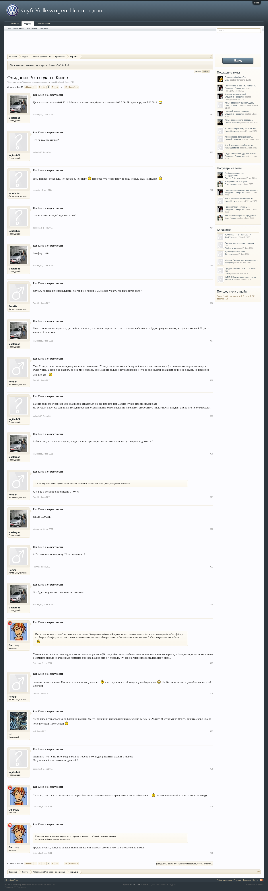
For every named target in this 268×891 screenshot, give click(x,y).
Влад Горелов (231, 105)
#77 (211, 731)
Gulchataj (59, 82)
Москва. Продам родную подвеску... (241, 260)
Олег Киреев (230, 184)
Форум (27, 24)
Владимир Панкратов (234, 88)
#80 (211, 853)
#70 (211, 454)
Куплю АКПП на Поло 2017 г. (238, 235)
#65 (211, 265)
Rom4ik (13, 306)
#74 (211, 604)
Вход (256, 3)
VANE (227, 274)
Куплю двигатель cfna (235, 252)
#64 (211, 228)
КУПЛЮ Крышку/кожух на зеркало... (241, 277)
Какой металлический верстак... (239, 145)
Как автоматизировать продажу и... (241, 215)
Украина (27, 82)
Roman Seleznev (232, 123)
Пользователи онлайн (232, 291)
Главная (15, 24)
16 (66, 87)
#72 (211, 529)
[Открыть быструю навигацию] (211, 56)
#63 (211, 190)
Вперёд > (73, 87)
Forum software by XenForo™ (30, 884)
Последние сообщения (37, 28)
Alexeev (228, 254)
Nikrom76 (229, 280)
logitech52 (14, 155)
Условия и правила (254, 884)
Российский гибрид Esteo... (237, 77)
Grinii (227, 80)
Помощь (237, 880)
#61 (211, 115)
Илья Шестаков (232, 131)
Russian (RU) (11, 880)
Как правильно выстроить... (237, 181)
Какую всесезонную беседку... (239, 120)
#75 (211, 663)
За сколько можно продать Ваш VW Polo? (39, 65)
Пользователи (43, 24)
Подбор (198, 71)
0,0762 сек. (135, 884)
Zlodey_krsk (230, 248)
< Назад (28, 87)
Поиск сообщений (15, 28)
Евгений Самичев (233, 139)
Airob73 (228, 237)
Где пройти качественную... (237, 111)
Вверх (255, 880)
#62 (211, 152)
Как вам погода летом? (235, 94)
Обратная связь (224, 880)
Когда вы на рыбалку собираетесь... (241, 128)
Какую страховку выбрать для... (239, 103)
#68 (211, 380)
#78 (211, 769)
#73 (211, 567)
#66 (211, 303)
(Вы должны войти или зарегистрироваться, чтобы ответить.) (184, 864)
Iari (10, 734)
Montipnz (229, 262)
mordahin (14, 193)
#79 (211, 806)
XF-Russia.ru (20, 887)
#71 (211, 497)
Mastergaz (14, 117)
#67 (211, 341)
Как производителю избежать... (239, 137)
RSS (261, 880)
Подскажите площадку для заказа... (241, 153)
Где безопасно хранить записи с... (240, 86)
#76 (211, 693)
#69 (211, 416)
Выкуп (205, 71)
